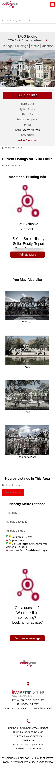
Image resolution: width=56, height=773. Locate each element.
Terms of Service (30, 708)
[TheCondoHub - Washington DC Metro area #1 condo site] (10, 4)
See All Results (13, 492)
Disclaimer (47, 708)
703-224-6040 (28, 740)
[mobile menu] (52, 4)
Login (6, 762)
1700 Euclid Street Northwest (26, 40)
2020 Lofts (27, 322)
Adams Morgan (31, 129)
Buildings (21, 46)
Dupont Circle (16, 540)
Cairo (27, 411)
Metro (35, 46)
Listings (7, 46)
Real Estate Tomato (42, 762)
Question (47, 46)
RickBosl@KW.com (32, 744)
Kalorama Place (27, 456)
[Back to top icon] (50, 767)
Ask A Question (27, 140)
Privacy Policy (11, 708)
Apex (27, 366)
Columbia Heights (21, 536)
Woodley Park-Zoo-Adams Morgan (28, 550)
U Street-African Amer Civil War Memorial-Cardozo (26, 545)
